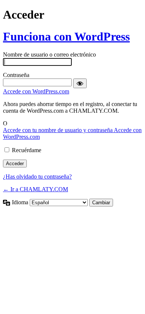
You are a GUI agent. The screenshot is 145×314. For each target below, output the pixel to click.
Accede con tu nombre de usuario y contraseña (58, 130)
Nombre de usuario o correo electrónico (49, 54)
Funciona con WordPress (66, 36)
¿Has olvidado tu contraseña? (37, 176)
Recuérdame (26, 150)
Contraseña (16, 75)
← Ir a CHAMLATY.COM (35, 189)
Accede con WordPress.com (36, 91)
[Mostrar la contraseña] (80, 83)
